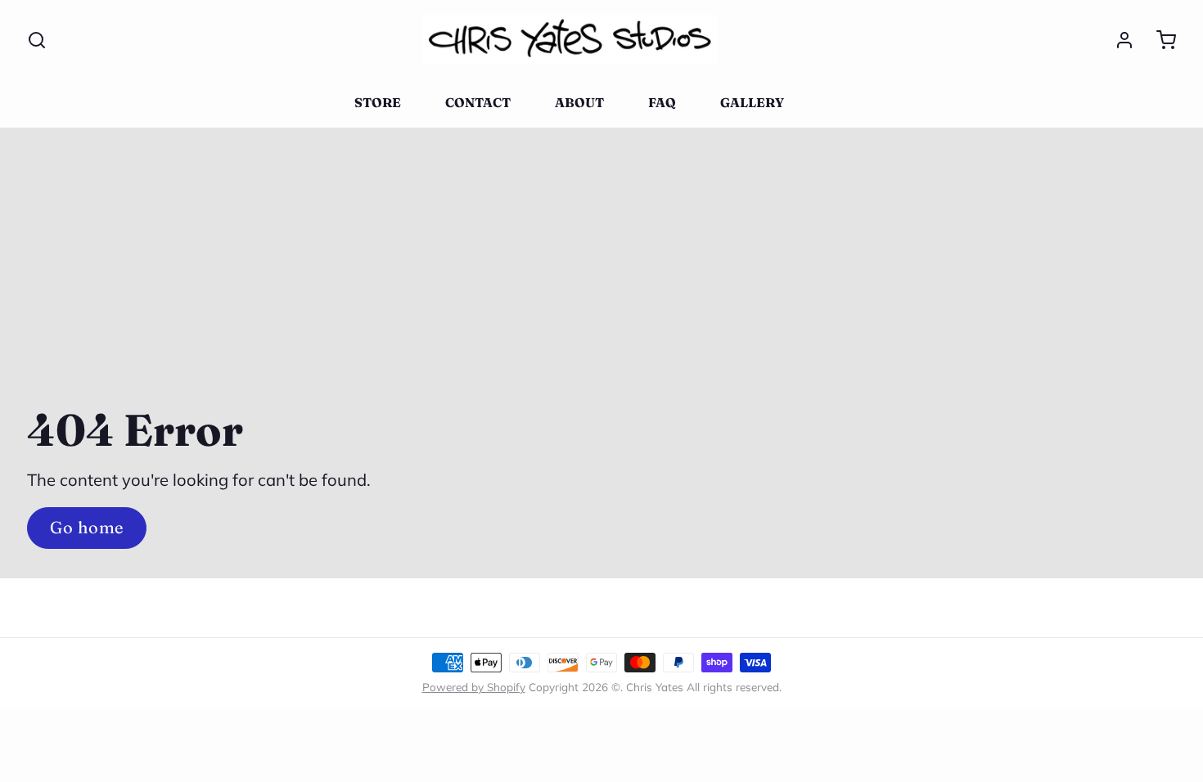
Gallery (752, 102)
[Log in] (1117, 40)
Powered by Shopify (473, 687)
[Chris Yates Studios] (569, 40)
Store (377, 102)
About (579, 102)
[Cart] (1159, 40)
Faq (662, 102)
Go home (87, 527)
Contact (478, 102)
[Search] (37, 40)
